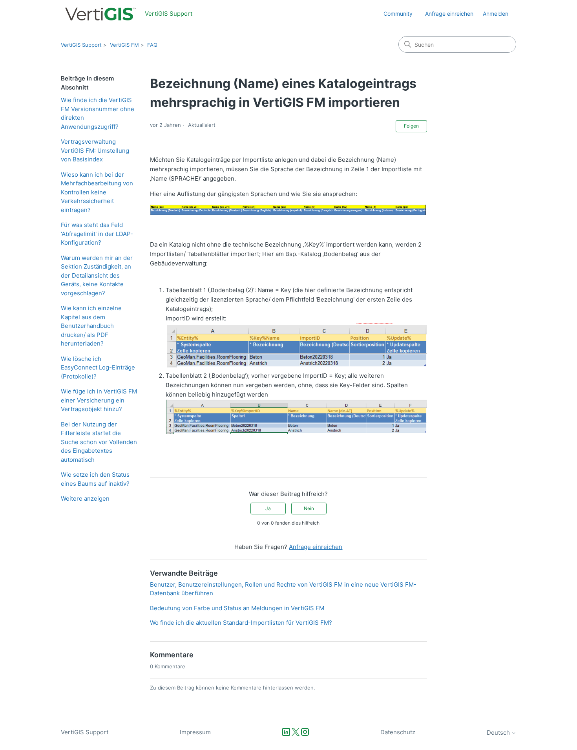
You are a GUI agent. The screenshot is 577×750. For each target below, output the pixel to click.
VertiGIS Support (81, 45)
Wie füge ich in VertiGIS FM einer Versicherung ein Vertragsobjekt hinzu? (99, 400)
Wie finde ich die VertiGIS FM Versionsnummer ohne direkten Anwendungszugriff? (97, 113)
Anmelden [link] (495, 13)
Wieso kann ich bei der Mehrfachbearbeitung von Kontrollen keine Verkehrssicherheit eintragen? (97, 192)
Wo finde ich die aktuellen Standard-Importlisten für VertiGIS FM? (241, 622)
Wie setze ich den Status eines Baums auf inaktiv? (95, 479)
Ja (268, 508)
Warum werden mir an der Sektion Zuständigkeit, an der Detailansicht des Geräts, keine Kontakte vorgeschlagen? (97, 275)
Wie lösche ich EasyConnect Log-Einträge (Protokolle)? (98, 367)
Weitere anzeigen (85, 498)
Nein (309, 508)
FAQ (152, 45)
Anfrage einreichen (449, 13)
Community (398, 13)
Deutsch (499, 732)
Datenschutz (397, 732)
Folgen (411, 126)
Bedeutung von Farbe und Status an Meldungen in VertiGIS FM (237, 608)
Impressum (195, 732)
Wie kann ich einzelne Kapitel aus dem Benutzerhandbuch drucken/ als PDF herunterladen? (91, 325)
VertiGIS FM (124, 45)
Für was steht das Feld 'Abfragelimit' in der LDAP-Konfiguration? (97, 233)
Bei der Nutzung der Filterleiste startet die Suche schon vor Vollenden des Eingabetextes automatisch (99, 442)
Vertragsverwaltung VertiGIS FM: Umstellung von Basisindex (95, 150)
